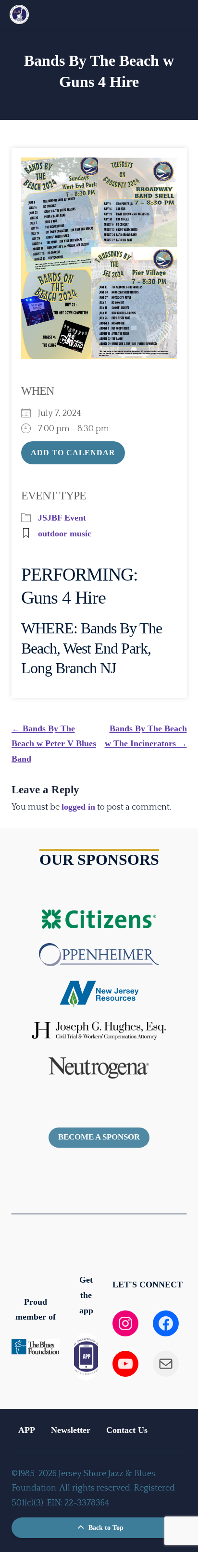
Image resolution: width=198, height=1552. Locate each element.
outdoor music (64, 533)
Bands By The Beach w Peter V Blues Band (54, 744)
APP (26, 1430)
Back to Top (105, 1527)
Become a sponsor (99, 1136)
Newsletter (70, 1430)
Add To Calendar (73, 453)
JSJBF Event (62, 517)
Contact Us (127, 1430)
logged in (78, 807)
